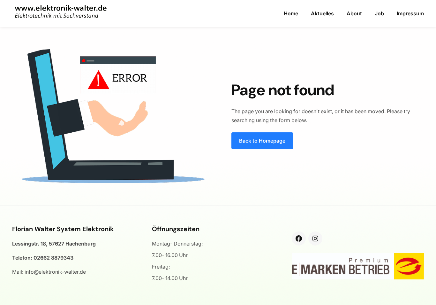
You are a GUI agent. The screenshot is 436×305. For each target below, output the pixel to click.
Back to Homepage (262, 140)
